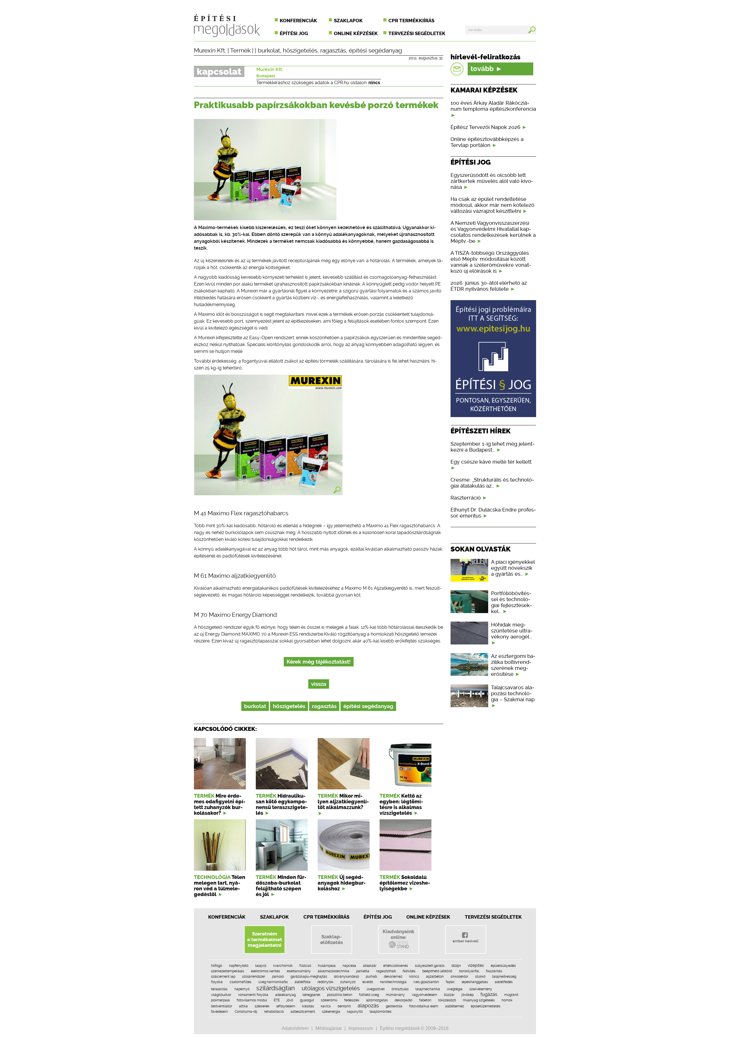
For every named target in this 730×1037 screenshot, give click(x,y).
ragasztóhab (386, 971)
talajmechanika (427, 989)
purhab (371, 977)
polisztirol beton (339, 995)
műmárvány (395, 995)
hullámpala (327, 966)
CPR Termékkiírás (326, 917)
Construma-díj (246, 1012)
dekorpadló (403, 1000)
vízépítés (476, 965)
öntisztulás (400, 989)
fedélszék (351, 1000)
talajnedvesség (504, 977)
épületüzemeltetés (485, 1006)
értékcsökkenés (395, 966)
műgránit (511, 995)
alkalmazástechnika (333, 971)
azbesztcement (303, 1012)
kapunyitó (355, 1012)
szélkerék (262, 1006)
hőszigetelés (300, 50)
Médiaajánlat (328, 1028)
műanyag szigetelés (479, 1000)
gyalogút (307, 1000)
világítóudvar (221, 995)
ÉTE (277, 1000)
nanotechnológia (393, 982)
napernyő (242, 989)
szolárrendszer (253, 977)
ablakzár (369, 966)
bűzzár (449, 995)
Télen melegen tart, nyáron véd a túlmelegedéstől (219, 885)
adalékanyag (285, 995)
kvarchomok (283, 966)
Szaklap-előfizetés (331, 939)
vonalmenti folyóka (253, 995)
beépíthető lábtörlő (437, 971)
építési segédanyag (375, 50)
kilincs (414, 977)
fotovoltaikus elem (423, 1006)
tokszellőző (447, 1000)
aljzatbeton (435, 977)
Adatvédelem (295, 1028)
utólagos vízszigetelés (331, 988)
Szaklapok (348, 20)
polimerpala (220, 1000)
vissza (318, 684)
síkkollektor (459, 977)
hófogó (216, 966)
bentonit (344, 1006)
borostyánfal (469, 971)
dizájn (456, 966)
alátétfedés (504, 982)
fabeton (425, 1000)
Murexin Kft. (210, 50)
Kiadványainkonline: (398, 934)
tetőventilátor (221, 1006)
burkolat (269, 50)
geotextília (394, 1006)
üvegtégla (455, 989)
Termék (240, 50)
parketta (362, 971)
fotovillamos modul (252, 1000)
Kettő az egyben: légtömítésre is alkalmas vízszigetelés (401, 804)
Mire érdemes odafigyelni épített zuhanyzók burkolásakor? (219, 804)
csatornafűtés (241, 982)
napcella (349, 966)
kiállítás (308, 1006)
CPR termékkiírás (411, 20)
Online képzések (356, 33)
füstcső (305, 966)
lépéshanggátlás (475, 982)
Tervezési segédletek (416, 33)
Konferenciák (298, 20)
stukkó (480, 977)
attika (243, 1006)
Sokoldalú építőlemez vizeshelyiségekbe (405, 883)
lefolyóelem (285, 1006)
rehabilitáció (274, 1012)
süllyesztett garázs (430, 966)
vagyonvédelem (424, 995)
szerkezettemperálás (227, 971)
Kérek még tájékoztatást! (319, 661)
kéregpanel (311, 995)
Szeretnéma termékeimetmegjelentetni (264, 939)
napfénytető (238, 966)
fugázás (488, 994)
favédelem (219, 1012)
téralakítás (219, 989)
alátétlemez (454, 1006)
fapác (450, 982)
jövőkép (467, 995)
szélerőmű (329, 1000)
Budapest (265, 76)
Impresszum (360, 1028)
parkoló (278, 977)
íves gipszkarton (426, 982)
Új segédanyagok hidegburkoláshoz (342, 883)
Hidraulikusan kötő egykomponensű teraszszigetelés (282, 804)
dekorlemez (393, 977)
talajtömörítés (381, 1012)
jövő (290, 1000)
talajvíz (260, 966)
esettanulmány (299, 971)
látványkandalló (346, 977)
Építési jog (294, 33)
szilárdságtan (275, 988)
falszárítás (494, 971)
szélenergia (331, 1012)
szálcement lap (223, 977)
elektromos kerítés (265, 971)
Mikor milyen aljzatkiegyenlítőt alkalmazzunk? (343, 801)
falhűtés (409, 971)
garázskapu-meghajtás (309, 977)
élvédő (367, 982)
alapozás (368, 1005)
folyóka (217, 982)
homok (507, 1000)
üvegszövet (376, 989)
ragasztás (333, 50)
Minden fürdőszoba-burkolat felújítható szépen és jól (281, 885)
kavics (326, 1006)
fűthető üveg (369, 995)
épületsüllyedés (503, 966)
